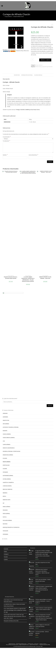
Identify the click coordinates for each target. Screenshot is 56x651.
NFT (3, 503)
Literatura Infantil (7, 485)
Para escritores (9, 644)
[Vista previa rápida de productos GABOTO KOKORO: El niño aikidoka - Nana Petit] (52, 173)
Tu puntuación (7, 136)
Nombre (5, 155)
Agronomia (5, 416)
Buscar (50, 405)
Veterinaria (5, 534)
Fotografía (5, 472)
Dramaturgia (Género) (8, 454)
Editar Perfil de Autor (34, 644)
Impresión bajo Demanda (47, 66)
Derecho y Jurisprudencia (8, 448)
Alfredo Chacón (38, 66)
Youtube (6, 556)
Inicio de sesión (15, 644)
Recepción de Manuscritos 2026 (11, 620)
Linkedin (6, 559)
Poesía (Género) (6, 513)
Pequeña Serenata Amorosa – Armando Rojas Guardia (11, 277)
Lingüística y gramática (8, 482)
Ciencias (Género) (7, 434)
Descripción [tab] (17, 75)
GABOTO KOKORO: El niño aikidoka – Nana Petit (45, 277)
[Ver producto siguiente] (52, 25)
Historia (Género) (7, 479)
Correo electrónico (33, 155)
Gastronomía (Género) (8, 475)
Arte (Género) (6, 423)
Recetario (5, 523)
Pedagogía (5, 510)
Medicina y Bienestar (7, 489)
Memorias (5, 492)
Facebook (6, 549)
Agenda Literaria (12, 643)
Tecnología (5, 530)
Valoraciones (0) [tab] (38, 75)
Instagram (6, 554)
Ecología (5, 458)
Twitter (5, 551)
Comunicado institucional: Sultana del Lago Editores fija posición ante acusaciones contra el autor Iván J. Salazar (15, 616)
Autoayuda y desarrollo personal (11, 427)
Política (4, 517)
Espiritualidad (6, 465)
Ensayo (8, 91)
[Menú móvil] (53, 5)
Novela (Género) (6, 506)
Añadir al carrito (45, 60)
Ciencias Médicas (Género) (9, 437)
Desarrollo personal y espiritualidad (11, 451)
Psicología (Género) (7, 520)
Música (4, 496)
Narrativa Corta (6, 499)
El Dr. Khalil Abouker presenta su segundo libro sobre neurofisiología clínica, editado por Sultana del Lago (15, 610)
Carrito (32, 643)
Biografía (5, 430)
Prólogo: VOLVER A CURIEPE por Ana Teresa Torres (28, 109)
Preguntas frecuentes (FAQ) (44, 644)
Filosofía (5, 468)
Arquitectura (6, 420)
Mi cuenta (36, 643)
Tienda (29, 643)
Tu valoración (6, 141)
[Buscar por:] (55, 5)
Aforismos (5, 413)
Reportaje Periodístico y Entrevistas (11, 527)
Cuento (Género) (6, 444)
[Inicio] (3, 16)
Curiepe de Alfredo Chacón (18, 16)
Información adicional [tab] (27, 75)
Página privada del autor (24, 644)
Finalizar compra (43, 643)
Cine (4, 441)
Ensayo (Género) (39, 65)
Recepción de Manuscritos (21, 643)
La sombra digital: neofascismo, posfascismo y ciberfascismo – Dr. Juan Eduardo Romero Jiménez (27, 279)
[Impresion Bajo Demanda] (16, 39)
